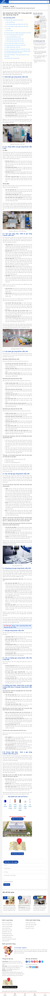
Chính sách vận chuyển (31, 924)
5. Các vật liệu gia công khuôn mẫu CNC (14, 43)
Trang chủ (5, 6)
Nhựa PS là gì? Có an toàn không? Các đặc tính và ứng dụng (40, 61)
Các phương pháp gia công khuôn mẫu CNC (17, 24)
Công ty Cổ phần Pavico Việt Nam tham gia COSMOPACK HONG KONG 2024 (40, 52)
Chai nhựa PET (5, 940)
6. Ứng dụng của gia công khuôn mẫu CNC (15, 45)
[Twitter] (29, 962)
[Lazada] (40, 962)
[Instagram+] (32, 962)
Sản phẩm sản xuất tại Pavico (12, 58)
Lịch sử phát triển (11, 22)
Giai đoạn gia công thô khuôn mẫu (15, 39)
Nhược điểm (10, 30)
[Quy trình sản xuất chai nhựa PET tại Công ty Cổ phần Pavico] (10, 900)
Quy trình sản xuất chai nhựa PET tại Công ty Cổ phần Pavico (43, 36)
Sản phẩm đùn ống (6, 937)
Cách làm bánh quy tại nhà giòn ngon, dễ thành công (43, 27)
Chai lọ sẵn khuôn (6, 928)
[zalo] (42, 962)
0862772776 (9, 970)
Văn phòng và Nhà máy (17, 853)
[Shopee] (37, 962)
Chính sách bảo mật (30, 922)
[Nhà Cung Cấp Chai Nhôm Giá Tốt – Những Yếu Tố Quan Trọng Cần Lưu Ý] (40, 900)
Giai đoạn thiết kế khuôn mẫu (14, 37)
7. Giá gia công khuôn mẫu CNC (12, 47)
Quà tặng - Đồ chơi (6, 931)
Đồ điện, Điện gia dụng (7, 935)
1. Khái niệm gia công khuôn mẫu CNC (14, 20)
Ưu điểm (9, 28)
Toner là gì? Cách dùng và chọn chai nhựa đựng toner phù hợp (43, 22)
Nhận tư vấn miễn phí (17, 819)
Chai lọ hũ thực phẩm (7, 926)
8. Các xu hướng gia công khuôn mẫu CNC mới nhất (17, 49)
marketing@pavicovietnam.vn (12, 969)
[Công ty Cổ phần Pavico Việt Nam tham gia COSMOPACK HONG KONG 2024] (25, 900)
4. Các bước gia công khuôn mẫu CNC (14, 34)
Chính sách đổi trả (30, 926)
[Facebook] (27, 962)
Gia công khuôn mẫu (7, 930)
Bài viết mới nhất (38, 13)
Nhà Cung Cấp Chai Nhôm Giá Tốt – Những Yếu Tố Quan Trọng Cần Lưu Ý (40, 57)
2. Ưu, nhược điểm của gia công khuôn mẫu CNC (16, 26)
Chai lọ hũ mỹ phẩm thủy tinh (9, 939)
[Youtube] (34, 962)
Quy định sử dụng (30, 928)
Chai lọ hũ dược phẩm (7, 924)
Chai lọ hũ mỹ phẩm (7, 922)
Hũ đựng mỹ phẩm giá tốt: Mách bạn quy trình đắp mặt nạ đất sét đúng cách (43, 19)
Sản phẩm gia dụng (7, 933)
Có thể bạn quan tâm (39, 41)
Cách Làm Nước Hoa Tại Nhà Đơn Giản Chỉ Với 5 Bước (43, 32)
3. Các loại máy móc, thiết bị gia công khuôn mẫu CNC (18, 32)
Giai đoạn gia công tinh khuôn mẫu (15, 41)
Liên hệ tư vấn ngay (10, 862)
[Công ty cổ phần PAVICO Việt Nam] (3, 2)
